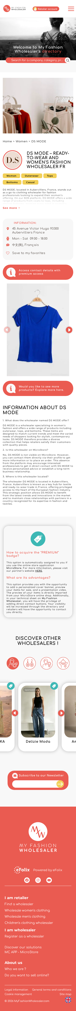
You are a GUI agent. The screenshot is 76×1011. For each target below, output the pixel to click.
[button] (7, 330)
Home (7, 141)
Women (22, 141)
